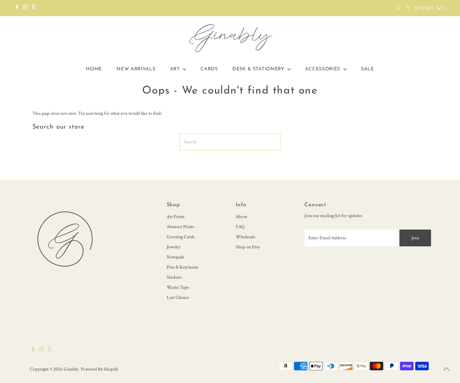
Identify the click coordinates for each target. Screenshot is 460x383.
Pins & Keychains (182, 267)
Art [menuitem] (176, 69)
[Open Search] (398, 8)
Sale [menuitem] (367, 69)
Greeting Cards (181, 237)
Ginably (71, 369)
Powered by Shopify (99, 369)
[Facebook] (17, 8)
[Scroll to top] (446, 369)
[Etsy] (33, 8)
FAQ (240, 227)
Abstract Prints (180, 227)
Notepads (175, 257)
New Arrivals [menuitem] (136, 69)
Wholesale (245, 237)
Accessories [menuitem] (323, 69)
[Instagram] (25, 8)
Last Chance (178, 297)
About (241, 217)
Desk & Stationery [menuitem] (259, 69)
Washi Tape (178, 287)
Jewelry (173, 247)
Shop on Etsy (248, 247)
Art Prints (176, 217)
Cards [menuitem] (209, 69)
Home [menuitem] (94, 69)
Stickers (174, 277)
